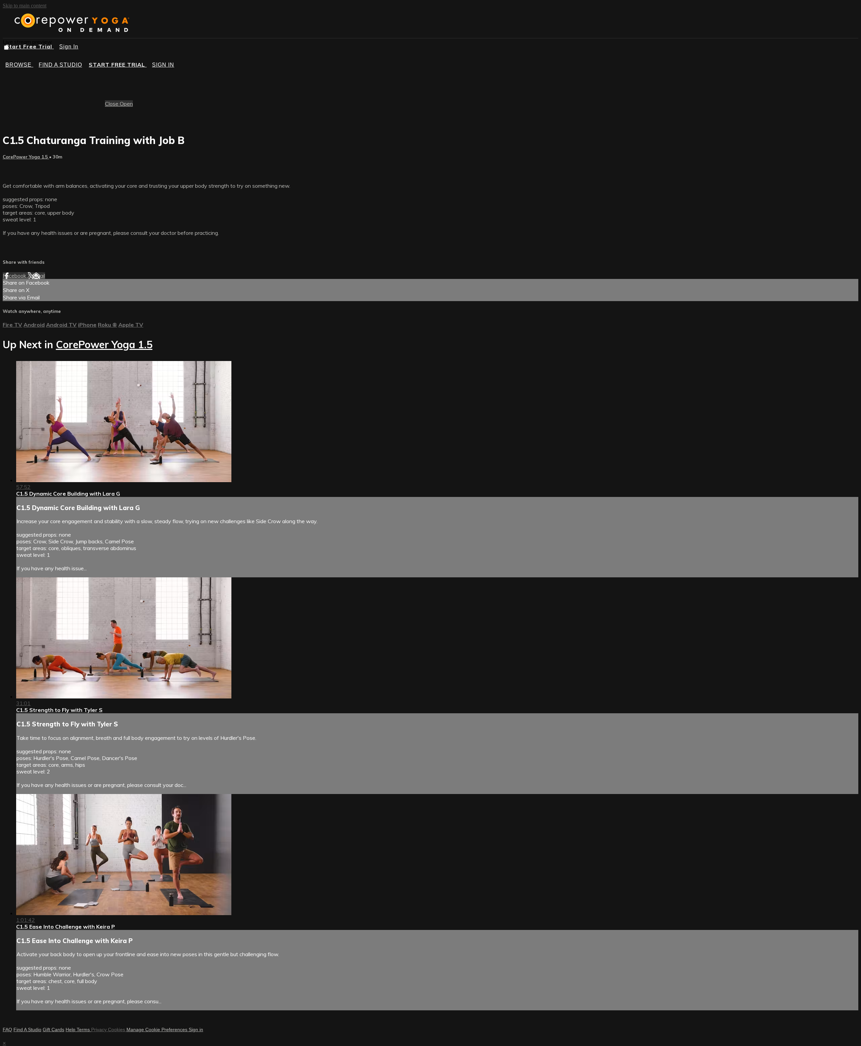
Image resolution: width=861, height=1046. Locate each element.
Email (38, 275)
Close (112, 103)
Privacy (99, 1029)
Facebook (15, 275)
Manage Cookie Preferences (157, 1029)
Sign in (163, 65)
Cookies (117, 1029)
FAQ (7, 1029)
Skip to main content (24, 5)
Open (126, 103)
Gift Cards (53, 1029)
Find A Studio (27, 1029)
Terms (84, 1029)
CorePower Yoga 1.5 (26, 156)
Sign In (68, 46)
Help (71, 1029)
